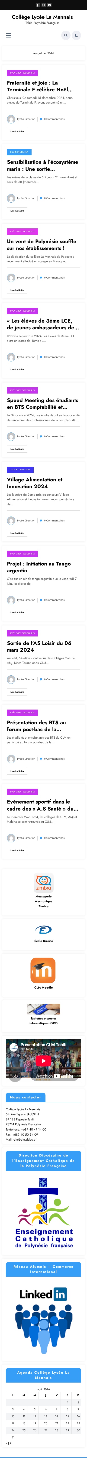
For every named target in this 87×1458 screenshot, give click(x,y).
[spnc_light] (76, 35)
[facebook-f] (38, 5)
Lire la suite (17, 131)
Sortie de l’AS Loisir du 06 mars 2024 (39, 647)
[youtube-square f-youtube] (44, 5)
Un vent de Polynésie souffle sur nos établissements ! (41, 245)
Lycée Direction (26, 119)
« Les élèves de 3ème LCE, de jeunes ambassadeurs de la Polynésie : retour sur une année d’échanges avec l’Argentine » (43, 324)
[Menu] (8, 35)
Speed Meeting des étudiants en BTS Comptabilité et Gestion (42, 404)
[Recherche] (66, 35)
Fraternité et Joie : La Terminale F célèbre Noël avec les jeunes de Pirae (37, 86)
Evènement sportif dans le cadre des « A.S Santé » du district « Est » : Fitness (40, 805)
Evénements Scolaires (22, 72)
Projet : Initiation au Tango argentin (39, 567)
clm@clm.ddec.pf (24, 1139)
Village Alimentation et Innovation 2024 (34, 483)
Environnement (19, 152)
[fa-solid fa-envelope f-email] (49, 5)
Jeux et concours (20, 469)
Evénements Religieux (22, 231)
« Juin (9, 1443)
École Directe (43, 941)
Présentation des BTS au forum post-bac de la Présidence (36, 726)
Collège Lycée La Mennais (42, 17)
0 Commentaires (54, 119)
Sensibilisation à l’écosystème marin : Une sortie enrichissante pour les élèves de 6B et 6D (42, 165)
